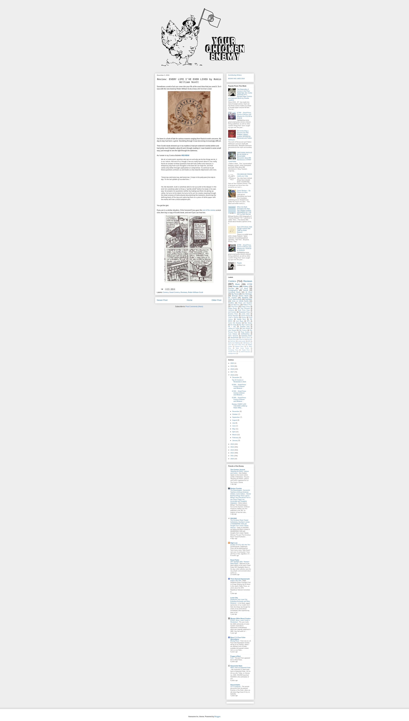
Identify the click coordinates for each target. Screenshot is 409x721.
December (236, 377)
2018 (232, 369)
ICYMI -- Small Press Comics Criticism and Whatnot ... (239, 386)
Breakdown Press (244, 312)
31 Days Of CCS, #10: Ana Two (240, 544)
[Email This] (166, 289)
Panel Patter (234, 560)
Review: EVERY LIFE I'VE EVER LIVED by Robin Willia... (239, 406)
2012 (232, 453)
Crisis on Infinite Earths (240, 301)
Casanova (231, 310)
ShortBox (231, 303)
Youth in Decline (233, 317)
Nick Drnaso (248, 323)
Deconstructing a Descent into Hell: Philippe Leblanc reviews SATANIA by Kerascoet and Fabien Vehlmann (240, 135)
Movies (236, 286)
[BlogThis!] (168, 289)
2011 (232, 456)
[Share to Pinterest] (174, 289)
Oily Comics (243, 330)
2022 (232, 363)
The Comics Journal (237, 469)
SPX (248, 321)
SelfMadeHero (245, 334)
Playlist (239, 263)
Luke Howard (232, 330)
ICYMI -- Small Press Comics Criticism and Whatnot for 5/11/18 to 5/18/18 (244, 115)
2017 (232, 372)
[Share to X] (170, 289)
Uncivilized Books (234, 292)
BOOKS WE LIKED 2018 (236, 78)
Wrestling (245, 297)
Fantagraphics (233, 290)
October (235, 414)
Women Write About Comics (240, 618)
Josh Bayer (239, 321)
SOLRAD (233, 518)
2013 (232, 450)
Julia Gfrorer (246, 328)
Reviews (184, 292)
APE (249, 341)
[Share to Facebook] (172, 289)
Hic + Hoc (232, 326)
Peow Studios (245, 332)
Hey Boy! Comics (244, 325)
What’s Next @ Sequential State (240, 667)
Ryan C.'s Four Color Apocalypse (237, 638)
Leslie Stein (246, 314)
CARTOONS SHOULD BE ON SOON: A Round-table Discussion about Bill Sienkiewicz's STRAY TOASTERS (240, 157)
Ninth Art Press (232, 339)
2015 (232, 444)
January (235, 440)
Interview (231, 288)
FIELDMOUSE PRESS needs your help (244, 175)
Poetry (245, 286)
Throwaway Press (233, 350)
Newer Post (162, 300)
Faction (243, 317)
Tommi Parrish (245, 315)
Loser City (234, 598)
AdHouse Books (245, 337)
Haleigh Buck (241, 319)
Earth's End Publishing (234, 343)
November (236, 411)
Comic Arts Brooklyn (234, 323)
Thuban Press (246, 350)
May (234, 429)
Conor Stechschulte (234, 299)
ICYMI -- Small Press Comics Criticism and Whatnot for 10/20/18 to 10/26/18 (244, 247)
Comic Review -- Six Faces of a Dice (244, 191)
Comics (165, 292)
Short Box (249, 339)
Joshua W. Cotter (233, 328)
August (234, 420)
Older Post (216, 300)
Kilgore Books (232, 308)
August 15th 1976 (236, 580)
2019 (232, 366)
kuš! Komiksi (232, 312)
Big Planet (234, 294)
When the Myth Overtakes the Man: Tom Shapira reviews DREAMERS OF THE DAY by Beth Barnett (244, 210)
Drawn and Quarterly (245, 303)
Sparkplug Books (246, 336)
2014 (232, 447)
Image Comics (245, 306)
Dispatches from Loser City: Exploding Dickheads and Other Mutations (240, 601)
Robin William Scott (195, 292)
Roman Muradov (233, 315)
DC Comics (232, 297)
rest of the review (208, 210)
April (234, 432)
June (234, 426)
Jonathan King (244, 326)
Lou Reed (244, 288)
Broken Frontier (236, 488)
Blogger (217, 716)
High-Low (233, 543)
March (234, 434)
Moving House (235, 641)
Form (232, 658)
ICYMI (249, 284)
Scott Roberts (232, 334)
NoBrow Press (247, 304)
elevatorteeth (234, 337)
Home (189, 300)
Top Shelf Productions (244, 351)
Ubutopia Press (232, 353)
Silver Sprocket (233, 336)
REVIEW (185, 155)
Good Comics (174, 292)
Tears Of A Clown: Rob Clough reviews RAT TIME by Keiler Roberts (244, 229)
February (235, 437)
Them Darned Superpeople (240, 579)
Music (237, 284)
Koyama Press (233, 314)
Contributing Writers (235, 75)
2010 (232, 459)
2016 (232, 375)
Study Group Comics (242, 348)
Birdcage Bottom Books (240, 296)
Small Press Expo (244, 310)
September (236, 417)
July (233, 423)
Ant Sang (233, 325)
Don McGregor (247, 294)
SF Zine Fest (241, 339)
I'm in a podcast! (235, 686)
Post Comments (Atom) (194, 306)
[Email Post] (161, 289)
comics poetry (242, 341)
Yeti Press (233, 341)
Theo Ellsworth (245, 308)
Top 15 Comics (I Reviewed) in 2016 (239, 381)
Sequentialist (235, 685)
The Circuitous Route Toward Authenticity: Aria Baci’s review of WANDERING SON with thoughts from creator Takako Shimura (240, 523)
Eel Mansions (235, 304)
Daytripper (248, 299)
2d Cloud (249, 292)
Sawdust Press (239, 346)
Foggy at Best (235, 656)
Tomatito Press (232, 351)
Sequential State (236, 666)
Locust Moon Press (239, 344)
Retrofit (245, 290)
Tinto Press (234, 306)
